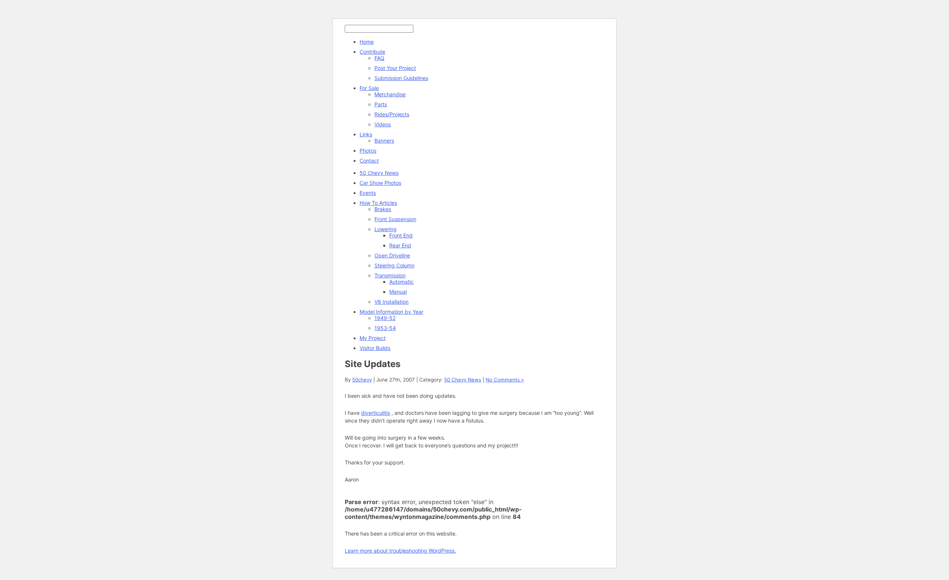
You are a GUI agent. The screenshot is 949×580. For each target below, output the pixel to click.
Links (366, 134)
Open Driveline (392, 255)
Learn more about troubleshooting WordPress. (400, 550)
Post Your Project (395, 68)
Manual (398, 292)
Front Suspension (395, 219)
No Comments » (505, 380)
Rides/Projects (391, 114)
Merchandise (390, 94)
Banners (384, 140)
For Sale (369, 88)
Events (368, 193)
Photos (368, 150)
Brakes (382, 209)
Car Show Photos (380, 183)
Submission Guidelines (401, 78)
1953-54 (385, 328)
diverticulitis (375, 413)
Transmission (390, 275)
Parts (380, 104)
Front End (401, 235)
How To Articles (378, 203)
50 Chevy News (379, 173)
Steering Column (394, 265)
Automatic (401, 282)
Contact (369, 160)
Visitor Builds (375, 348)
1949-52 (385, 318)
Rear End (400, 245)
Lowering (385, 229)
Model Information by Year (391, 312)
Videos (382, 124)
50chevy (362, 380)
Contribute (372, 52)
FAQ (379, 58)
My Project (373, 338)
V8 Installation (391, 302)
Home (367, 42)
